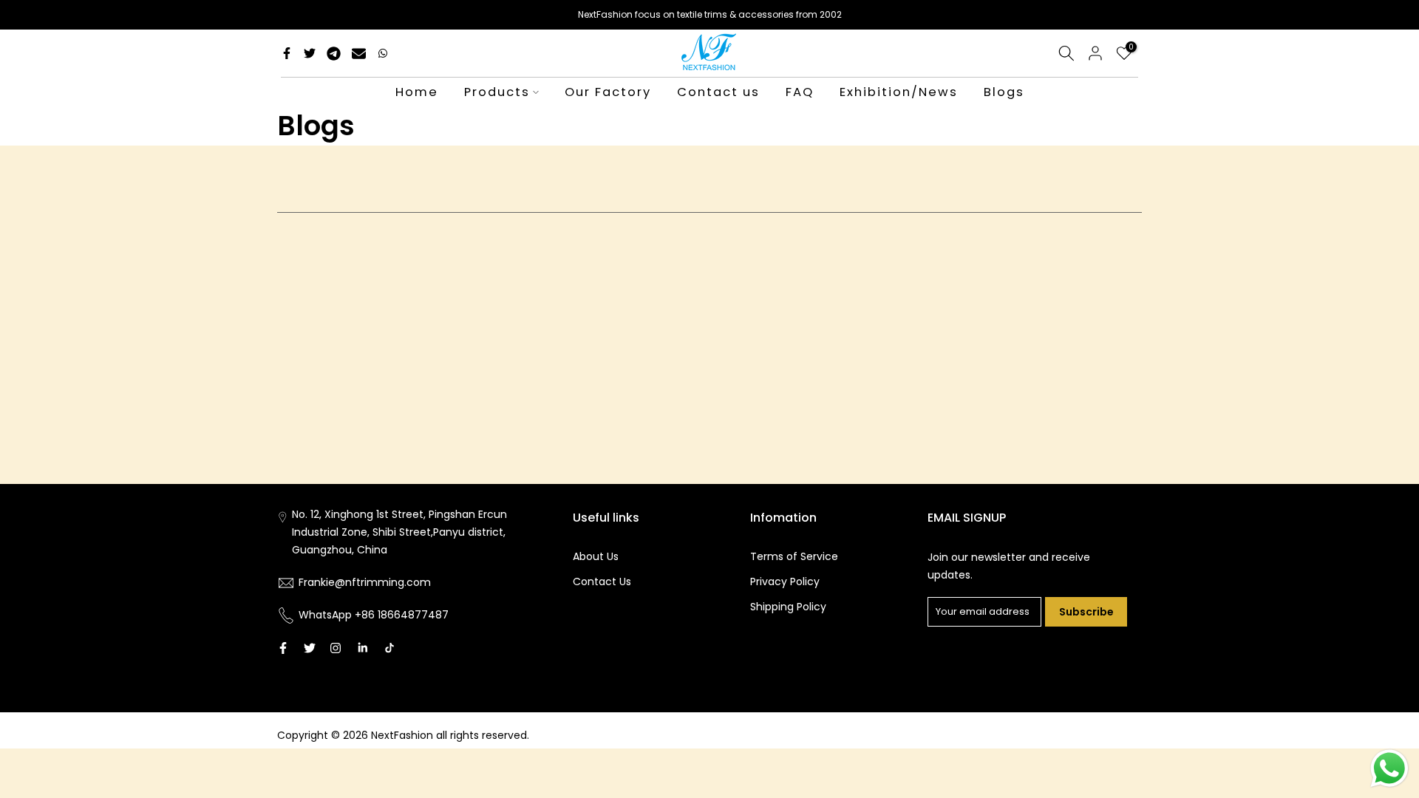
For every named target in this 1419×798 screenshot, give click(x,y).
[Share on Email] (359, 53)
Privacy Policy (785, 581)
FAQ (800, 91)
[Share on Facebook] (287, 53)
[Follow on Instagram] (335, 648)
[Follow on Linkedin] (362, 648)
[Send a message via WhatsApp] (1389, 768)
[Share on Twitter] (310, 53)
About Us (596, 556)
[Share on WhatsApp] (383, 53)
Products (497, 91)
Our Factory (608, 91)
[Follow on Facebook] (283, 648)
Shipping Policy (788, 606)
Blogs (1004, 91)
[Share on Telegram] (334, 53)
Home (416, 91)
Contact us (718, 91)
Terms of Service (794, 556)
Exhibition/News (899, 91)
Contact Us (602, 581)
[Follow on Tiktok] (389, 648)
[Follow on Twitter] (310, 648)
